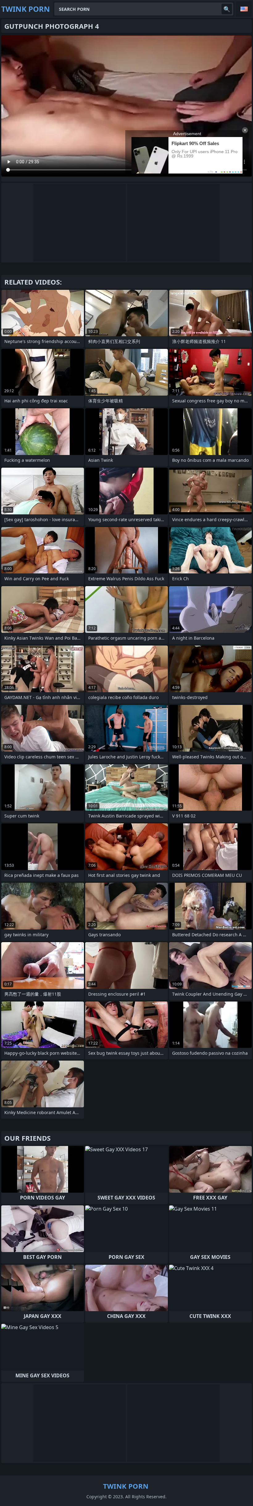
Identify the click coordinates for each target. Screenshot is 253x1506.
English (244, 9)
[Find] (227, 9)
